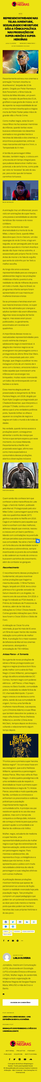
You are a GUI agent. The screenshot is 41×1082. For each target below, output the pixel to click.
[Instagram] (20, 1059)
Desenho (17, 931)
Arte (20, 13)
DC (11, 931)
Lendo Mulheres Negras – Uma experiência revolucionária (17, 1018)
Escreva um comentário (20, 1002)
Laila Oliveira (11, 43)
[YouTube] (25, 1059)
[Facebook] (4, 941)
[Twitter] (8, 941)
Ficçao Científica (28, 931)
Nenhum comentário (27, 43)
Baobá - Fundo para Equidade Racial (20, 1066)
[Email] (13, 941)
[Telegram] (18, 941)
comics (5, 931)
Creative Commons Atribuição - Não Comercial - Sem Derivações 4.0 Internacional (20, 1070)
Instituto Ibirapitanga (25, 1064)
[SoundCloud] (30, 1059)
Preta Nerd (7, 934)
